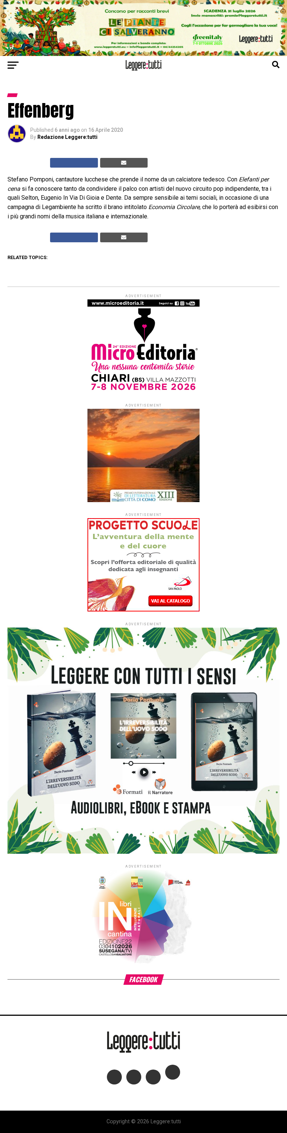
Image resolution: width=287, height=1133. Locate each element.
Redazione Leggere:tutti (67, 137)
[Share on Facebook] (74, 163)
